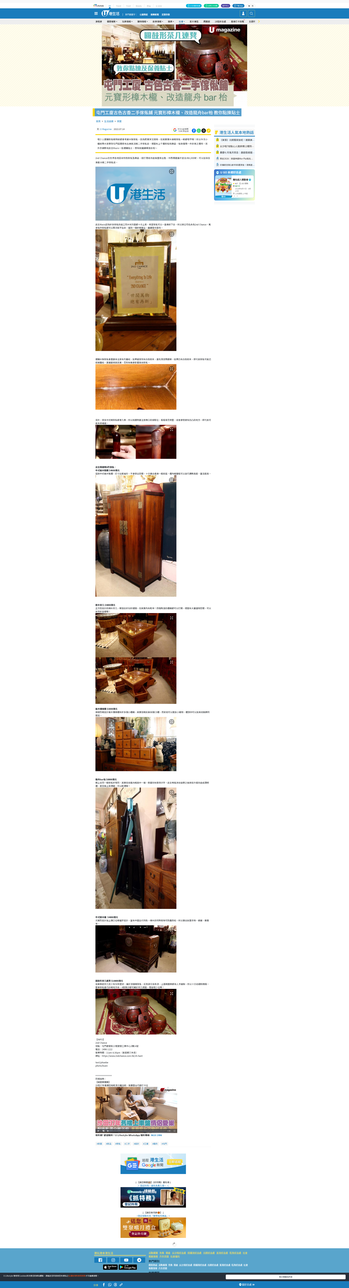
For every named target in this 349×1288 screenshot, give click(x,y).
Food (128, 6)
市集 (162, 1252)
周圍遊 (206, 21)
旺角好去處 (235, 1252)
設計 (137, 1143)
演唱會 (98, 21)
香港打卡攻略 (237, 21)
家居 (119, 121)
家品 (109, 1143)
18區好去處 (220, 21)
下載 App (239, 6)
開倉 (168, 1252)
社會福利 (175, 1256)
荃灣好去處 (222, 1252)
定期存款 (166, 15)
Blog (149, 6)
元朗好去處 (209, 1252)
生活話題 (108, 121)
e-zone (159, 6)
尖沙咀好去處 (179, 1252)
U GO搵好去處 (195, 6)
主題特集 (253, 21)
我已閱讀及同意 (285, 1276)
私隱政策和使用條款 (77, 1275)
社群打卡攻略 (212, 6)
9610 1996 (156, 1135)
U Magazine (106, 129)
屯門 (165, 1143)
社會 (245, 1252)
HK (110, 6)
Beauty (139, 6)
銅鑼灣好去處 (194, 1252)
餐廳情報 (153, 1256)
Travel (118, 6)
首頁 (98, 121)
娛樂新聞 (155, 15)
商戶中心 (225, 6)
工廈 (146, 1143)
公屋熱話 (144, 15)
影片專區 (194, 21)
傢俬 (118, 1143)
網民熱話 (153, 1264)
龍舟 (156, 1143)
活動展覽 (153, 1252)
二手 (128, 1143)
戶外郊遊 (164, 1256)
